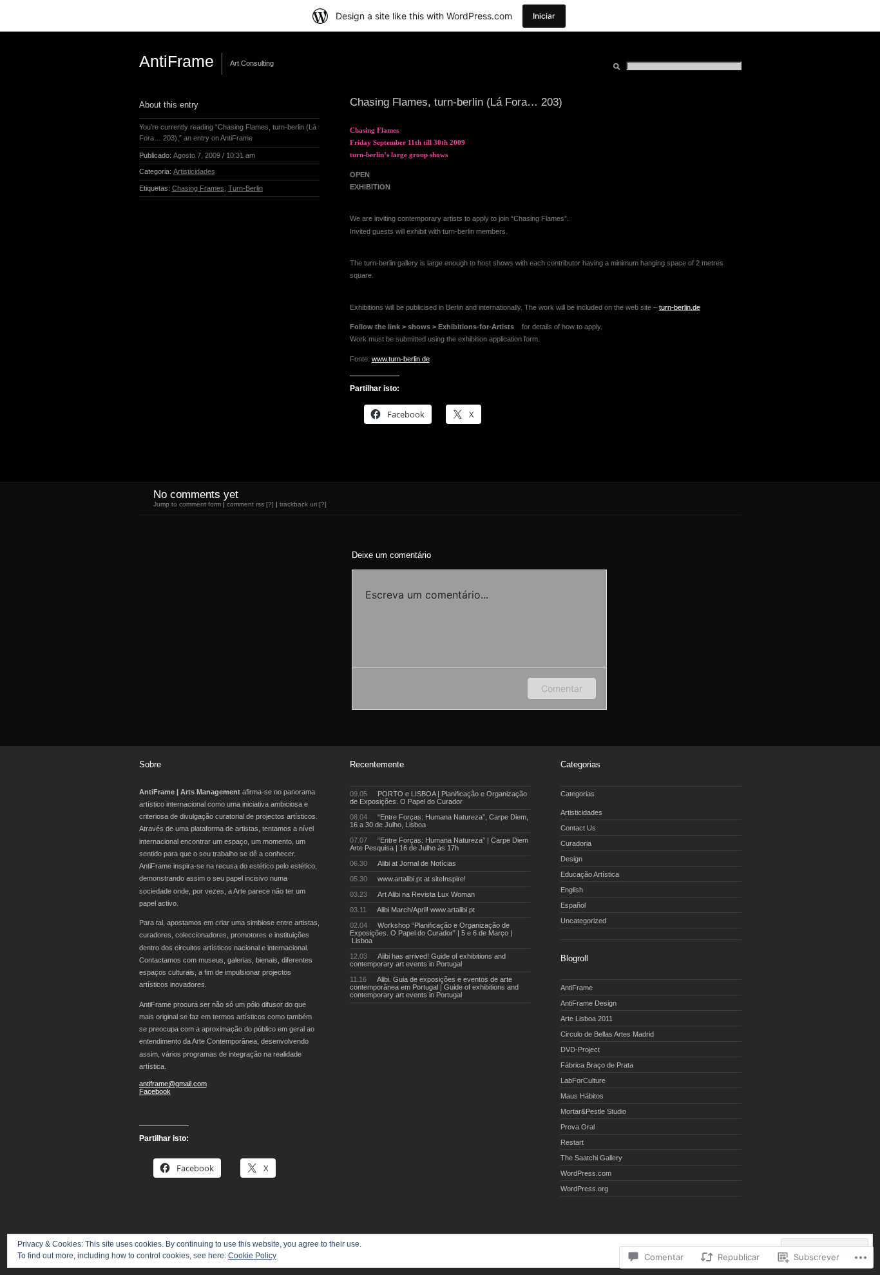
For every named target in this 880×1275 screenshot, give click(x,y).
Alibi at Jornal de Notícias (403, 863)
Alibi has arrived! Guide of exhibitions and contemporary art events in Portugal (428, 960)
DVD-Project (580, 1049)
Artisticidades (194, 171)
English (571, 890)
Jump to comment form (187, 504)
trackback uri (298, 504)
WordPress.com (585, 1173)
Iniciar (544, 16)
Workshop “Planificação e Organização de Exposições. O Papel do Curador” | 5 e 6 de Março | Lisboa (431, 932)
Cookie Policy (252, 1255)
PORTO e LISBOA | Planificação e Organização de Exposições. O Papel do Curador (439, 797)
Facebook (155, 1091)
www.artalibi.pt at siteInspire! (408, 879)
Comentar (561, 688)
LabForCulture (583, 1080)
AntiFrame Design (588, 1003)
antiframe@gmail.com (173, 1084)
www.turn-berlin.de (401, 359)
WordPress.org (584, 1189)
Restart (572, 1142)
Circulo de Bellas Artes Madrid (607, 1034)
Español (573, 905)
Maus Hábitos (582, 1096)
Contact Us (578, 828)
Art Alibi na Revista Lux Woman (412, 894)
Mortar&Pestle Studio (593, 1111)
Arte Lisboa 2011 (586, 1018)
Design (571, 859)
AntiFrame (176, 61)
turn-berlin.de (679, 307)
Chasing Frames (198, 188)
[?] (323, 504)
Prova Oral (577, 1127)
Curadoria (575, 843)
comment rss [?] (250, 504)
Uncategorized (583, 921)
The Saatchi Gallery (591, 1158)
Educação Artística (589, 874)
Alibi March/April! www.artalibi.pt (412, 910)
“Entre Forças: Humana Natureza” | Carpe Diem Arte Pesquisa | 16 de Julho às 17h (439, 844)
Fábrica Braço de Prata (596, 1065)
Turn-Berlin (245, 188)
